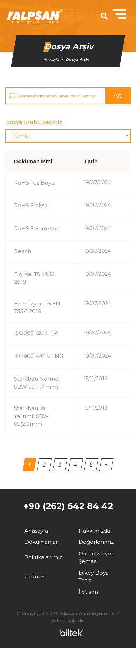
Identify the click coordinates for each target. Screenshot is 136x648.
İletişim (88, 592)
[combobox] (68, 136)
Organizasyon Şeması (96, 557)
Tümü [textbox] (20, 135)
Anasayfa (52, 59)
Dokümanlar (41, 542)
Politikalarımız (43, 557)
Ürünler (34, 576)
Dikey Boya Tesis (93, 576)
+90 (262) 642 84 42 (68, 506)
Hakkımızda (94, 530)
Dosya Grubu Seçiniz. (34, 122)
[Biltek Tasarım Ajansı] (70, 632)
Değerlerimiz (96, 542)
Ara (118, 95)
